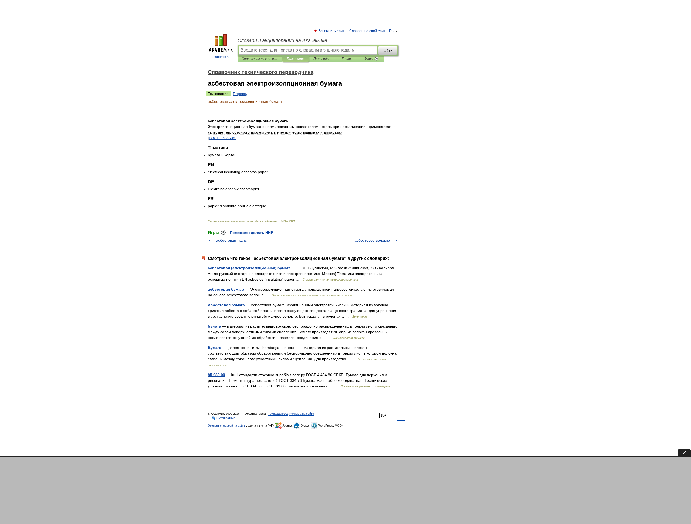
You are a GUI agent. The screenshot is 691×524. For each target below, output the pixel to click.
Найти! (388, 50)
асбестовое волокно (372, 240)
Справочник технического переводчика (260, 59)
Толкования (295, 59)
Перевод (240, 93)
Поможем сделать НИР (251, 232)
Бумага (214, 347)
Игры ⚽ (371, 59)
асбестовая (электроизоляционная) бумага (249, 268)
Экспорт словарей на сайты (227, 425)
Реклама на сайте (301, 413)
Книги (346, 59)
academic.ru (221, 57)
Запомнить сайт (331, 31)
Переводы (321, 59)
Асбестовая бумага (226, 305)
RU (391, 31)
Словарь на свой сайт (367, 31)
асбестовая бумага (226, 289)
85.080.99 (216, 375)
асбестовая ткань (231, 240)
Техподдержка (278, 413)
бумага (214, 326)
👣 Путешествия (223, 418)
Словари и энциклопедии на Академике (282, 40)
